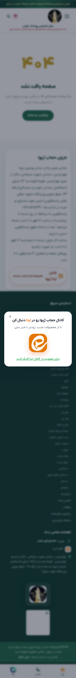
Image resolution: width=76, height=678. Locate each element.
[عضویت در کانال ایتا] (38, 343)
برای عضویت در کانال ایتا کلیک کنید (38, 359)
